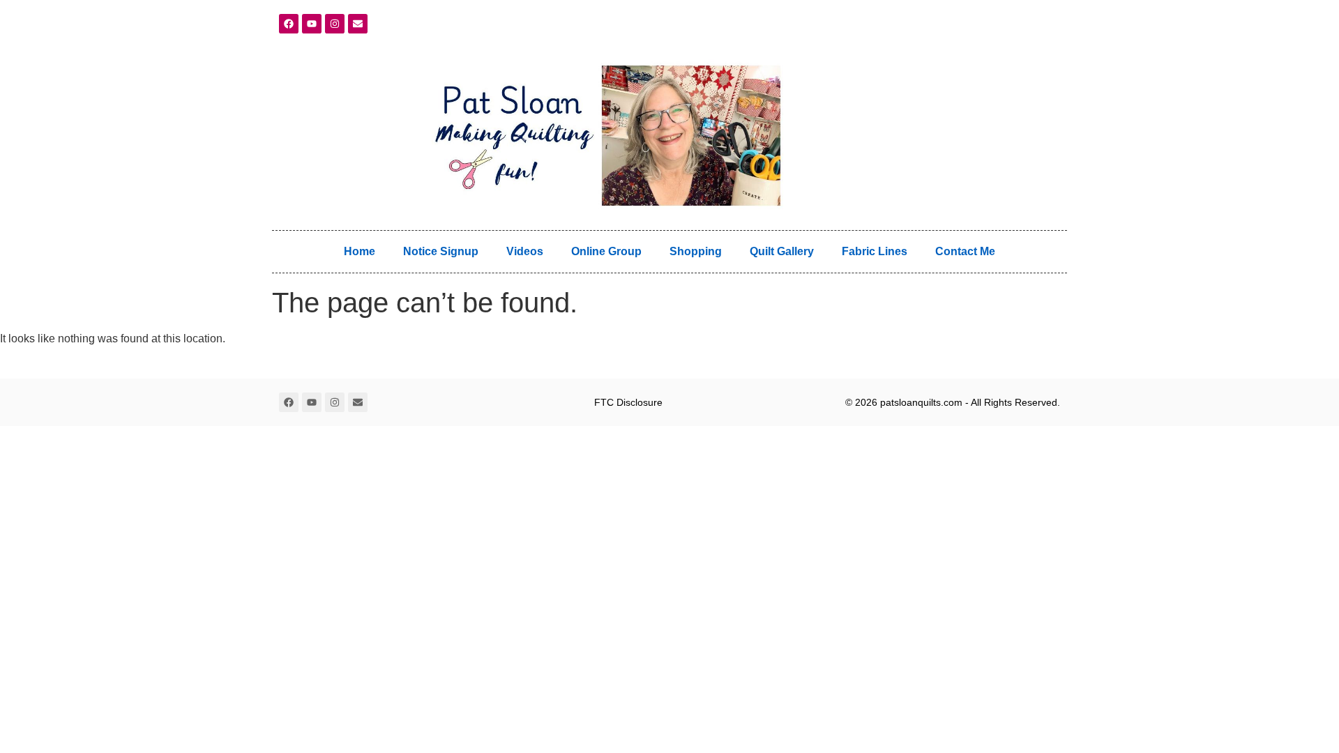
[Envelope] (358, 23)
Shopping (696, 251)
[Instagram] (335, 23)
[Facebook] (288, 23)
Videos (524, 251)
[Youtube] (311, 23)
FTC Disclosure (628, 402)
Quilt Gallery (782, 251)
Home (359, 251)
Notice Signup (440, 251)
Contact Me (965, 251)
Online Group (606, 251)
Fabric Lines (874, 251)
